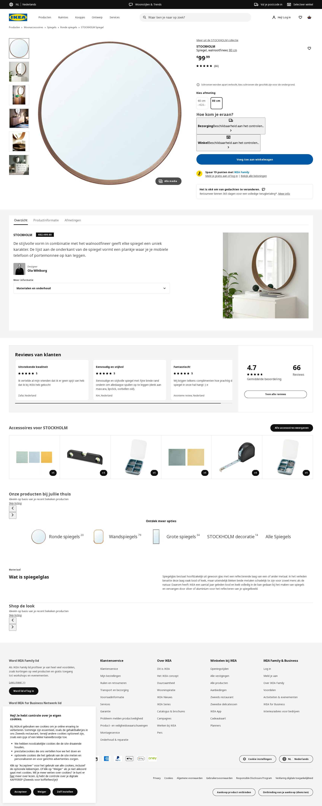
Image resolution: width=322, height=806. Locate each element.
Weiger (42, 791)
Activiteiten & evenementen (280, 697)
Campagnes (164, 718)
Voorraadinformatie (112, 697)
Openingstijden (219, 669)
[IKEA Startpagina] (18, 17)
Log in (267, 669)
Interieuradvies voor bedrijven (281, 711)
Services (105, 704)
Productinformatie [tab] (46, 220)
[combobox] (194, 17)
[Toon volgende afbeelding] (177, 113)
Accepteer (21, 791)
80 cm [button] (233, 50)
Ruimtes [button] (63, 17)
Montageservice (110, 732)
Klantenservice (109, 669)
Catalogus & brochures (171, 711)
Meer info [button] (284, 193)
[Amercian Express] (106, 758)
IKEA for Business (274, 704)
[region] (109, 113)
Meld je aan (270, 676)
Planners (215, 725)
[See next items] (12, 515)
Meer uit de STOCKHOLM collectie (217, 40)
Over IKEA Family (273, 683)
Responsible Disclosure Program (254, 778)
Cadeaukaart (218, 718)
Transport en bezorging (114, 690)
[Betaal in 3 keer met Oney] (152, 758)
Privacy (157, 778)
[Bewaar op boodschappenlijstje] (309, 48)
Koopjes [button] (80, 17)
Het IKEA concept (168, 676)
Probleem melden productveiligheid (121, 718)
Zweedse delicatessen (223, 704)
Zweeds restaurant (221, 697)
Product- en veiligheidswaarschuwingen (124, 725)
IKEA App (215, 711)
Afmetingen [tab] (73, 220)
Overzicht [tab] (20, 220)
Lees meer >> (17, 682)
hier (12, 776)
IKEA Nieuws (164, 697)
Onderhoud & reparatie (114, 739)
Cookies (168, 778)
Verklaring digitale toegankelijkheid (294, 778)
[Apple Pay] (129, 758)
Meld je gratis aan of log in (221, 176)
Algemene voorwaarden (190, 778)
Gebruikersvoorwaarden (219, 778)
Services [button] (115, 17)
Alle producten (219, 683)
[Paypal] (118, 758)
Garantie (105, 711)
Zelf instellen (65, 791)
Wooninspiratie (166, 690)
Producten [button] (44, 17)
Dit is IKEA (163, 669)
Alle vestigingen (219, 676)
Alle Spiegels (278, 536)
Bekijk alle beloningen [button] (254, 176)
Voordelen (269, 690)
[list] (123, 379)
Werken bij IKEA (166, 725)
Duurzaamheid (166, 683)
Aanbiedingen (218, 690)
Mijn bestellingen (110, 676)
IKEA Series (164, 704)
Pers (159, 732)
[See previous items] (12, 508)
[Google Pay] (141, 758)
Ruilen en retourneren (113, 683)
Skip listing (15, 503)
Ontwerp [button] (97, 17)
